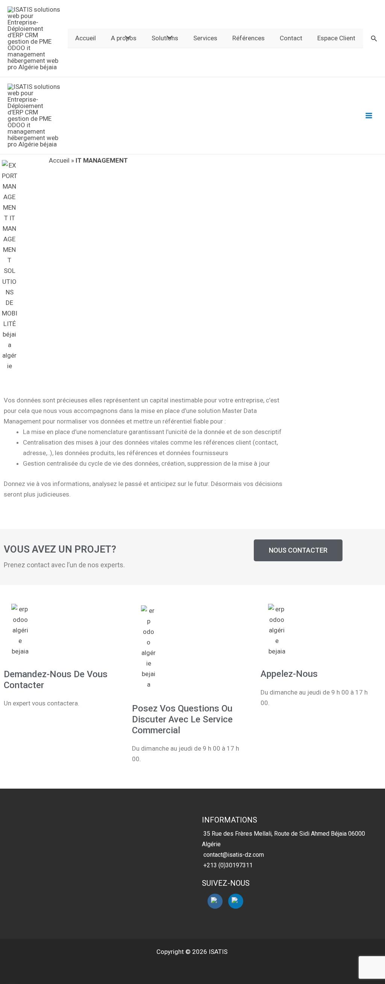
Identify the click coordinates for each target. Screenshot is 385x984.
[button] (374, 38)
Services (205, 38)
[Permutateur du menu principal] (369, 115)
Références (248, 38)
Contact (291, 38)
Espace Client (336, 38)
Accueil (85, 38)
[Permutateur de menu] (125, 37)
